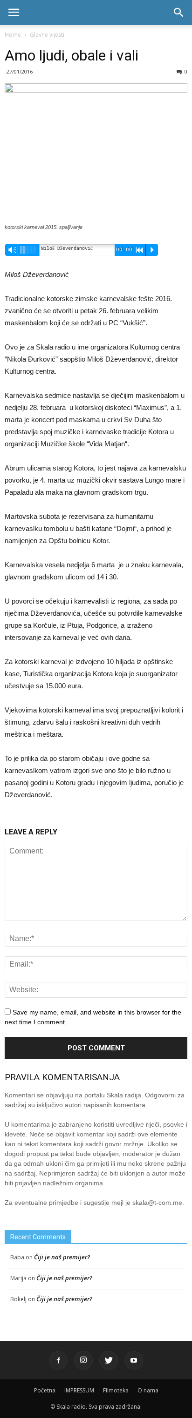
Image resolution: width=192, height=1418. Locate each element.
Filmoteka (116, 1390)
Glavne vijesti (47, 35)
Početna (44, 1390)
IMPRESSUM (79, 1390)
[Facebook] (58, 1360)
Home (13, 35)
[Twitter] (108, 1360)
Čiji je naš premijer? (62, 1257)
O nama (147, 1390)
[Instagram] (83, 1360)
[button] (179, 12)
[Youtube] (133, 1360)
